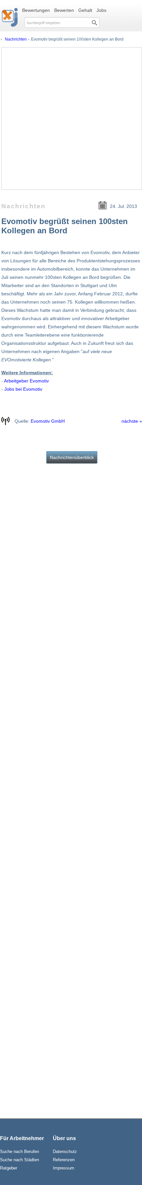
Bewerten (64, 10)
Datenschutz (65, 1151)
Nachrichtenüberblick (72, 457)
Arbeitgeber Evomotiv (26, 380)
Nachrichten (16, 39)
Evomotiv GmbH (48, 421)
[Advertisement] (71, 118)
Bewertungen (36, 10)
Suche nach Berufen (19, 1151)
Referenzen (64, 1159)
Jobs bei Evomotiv (23, 389)
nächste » (132, 421)
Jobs (101, 10)
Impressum (63, 1168)
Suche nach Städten (19, 1159)
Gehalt (85, 10)
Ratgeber (8, 1168)
